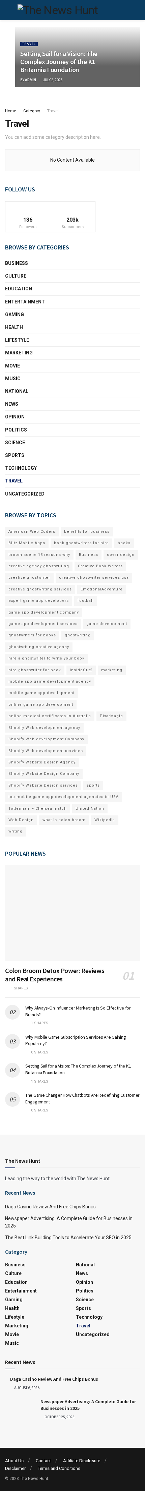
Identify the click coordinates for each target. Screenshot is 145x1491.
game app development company (43, 612)
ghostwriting (78, 635)
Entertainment (25, 301)
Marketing (19, 352)
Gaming (14, 314)
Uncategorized (25, 494)
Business (16, 263)
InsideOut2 (81, 670)
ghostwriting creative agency (38, 647)
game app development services (43, 624)
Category (31, 111)
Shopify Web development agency (44, 728)
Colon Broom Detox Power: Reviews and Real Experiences (54, 974)
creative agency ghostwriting (38, 566)
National (16, 391)
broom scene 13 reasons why (39, 555)
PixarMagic (111, 716)
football (86, 600)
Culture (15, 276)
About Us (14, 1460)
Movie (12, 365)
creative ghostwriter (29, 577)
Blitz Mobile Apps (26, 543)
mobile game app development (41, 693)
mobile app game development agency (49, 681)
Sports (14, 455)
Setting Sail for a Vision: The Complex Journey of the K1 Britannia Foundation (58, 61)
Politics (16, 430)
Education (18, 288)
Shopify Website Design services (43, 785)
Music (13, 378)
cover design (121, 555)
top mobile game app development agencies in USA (63, 797)
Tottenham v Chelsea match (37, 808)
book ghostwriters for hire (81, 543)
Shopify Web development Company (46, 739)
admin (30, 80)
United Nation (90, 808)
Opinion (15, 416)
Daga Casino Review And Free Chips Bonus (50, 1206)
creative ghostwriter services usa (94, 577)
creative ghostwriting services (40, 589)
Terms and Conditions (59, 1468)
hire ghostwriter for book (34, 670)
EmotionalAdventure (102, 589)
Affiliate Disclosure (81, 1460)
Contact (43, 1460)
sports (93, 785)
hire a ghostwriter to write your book (46, 658)
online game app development (40, 704)
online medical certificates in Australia (49, 716)
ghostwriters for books (32, 635)
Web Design (21, 820)
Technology (21, 468)
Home (10, 111)
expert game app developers (38, 600)
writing (15, 831)
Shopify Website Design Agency (42, 762)
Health (14, 327)
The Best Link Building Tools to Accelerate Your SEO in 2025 (68, 1237)
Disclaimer (15, 1468)
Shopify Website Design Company (43, 773)
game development (106, 624)
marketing (111, 670)
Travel (29, 44)
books (124, 543)
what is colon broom (64, 820)
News (11, 404)
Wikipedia (104, 820)
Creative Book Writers (100, 566)
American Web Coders (31, 531)
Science (15, 442)
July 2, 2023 (52, 80)
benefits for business (87, 531)
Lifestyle (17, 340)
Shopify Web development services (45, 751)
